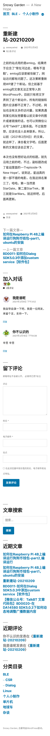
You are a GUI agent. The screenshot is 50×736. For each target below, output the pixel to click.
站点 (5, 452)
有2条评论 (11, 51)
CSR (8, 680)
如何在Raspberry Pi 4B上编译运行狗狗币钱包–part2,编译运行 (24, 558)
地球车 (8, 707)
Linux (7, 691)
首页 (6, 14)
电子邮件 (8, 436)
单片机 (8, 702)
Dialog (10, 685)
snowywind (11, 47)
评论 (5, 384)
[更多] (42, 14)
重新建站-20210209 (19, 581)
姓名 (6, 421)
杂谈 (8, 217)
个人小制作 (31, 14)
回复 (5, 322)
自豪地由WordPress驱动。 (31, 728)
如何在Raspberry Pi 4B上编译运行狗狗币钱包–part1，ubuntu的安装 (24, 571)
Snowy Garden (14, 5)
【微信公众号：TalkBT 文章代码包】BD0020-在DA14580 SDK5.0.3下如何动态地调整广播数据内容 (25, 605)
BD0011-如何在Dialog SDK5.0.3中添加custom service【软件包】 (21, 590)
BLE (15, 14)
